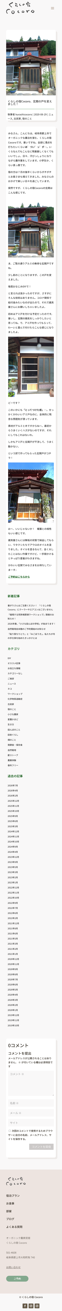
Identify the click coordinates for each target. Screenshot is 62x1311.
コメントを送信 (41, 1146)
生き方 (11, 724)
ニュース (12, 683)
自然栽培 (12, 750)
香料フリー (13, 765)
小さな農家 (13, 714)
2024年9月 (13, 846)
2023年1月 (13, 882)
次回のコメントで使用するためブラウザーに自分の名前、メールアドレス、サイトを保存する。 (30, 1135)
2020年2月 (13, 1004)
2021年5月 (13, 938)
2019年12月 (13, 1015)
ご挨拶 (11, 678)
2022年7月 (13, 907)
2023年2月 (13, 877)
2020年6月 (13, 984)
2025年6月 (13, 821)
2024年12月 (13, 831)
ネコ (10, 688)
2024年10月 (13, 841)
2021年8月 (13, 928)
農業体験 (12, 760)
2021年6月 (13, 933)
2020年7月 (13, 979)
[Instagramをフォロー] (31, 1306)
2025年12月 (13, 800)
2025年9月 (13, 816)
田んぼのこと (14, 729)
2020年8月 (13, 974)
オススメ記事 (14, 663)
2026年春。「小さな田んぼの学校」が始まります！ (32, 623)
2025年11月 (13, 805)
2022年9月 (13, 902)
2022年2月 (13, 918)
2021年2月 (13, 948)
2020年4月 (13, 994)
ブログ (10, 1219)
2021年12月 (13, 923)
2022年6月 (13, 913)
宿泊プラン (13, 1195)
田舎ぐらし (13, 734)
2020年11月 (13, 964)
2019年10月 (13, 1025)
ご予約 (17, 1278)
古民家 (17, 118)
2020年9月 (13, 969)
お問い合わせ (13, 1267)
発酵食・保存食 (15, 744)
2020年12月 (13, 958)
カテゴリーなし (15, 673)
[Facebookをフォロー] (25, 1306)
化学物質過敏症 (15, 698)
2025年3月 (13, 826)
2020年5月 (13, 989)
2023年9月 (13, 861)
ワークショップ (15, 693)
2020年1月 (13, 1010)
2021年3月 (13, 943)
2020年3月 (13, 999)
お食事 (10, 1203)
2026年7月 (13, 785)
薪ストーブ (13, 755)
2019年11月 (13, 1020)
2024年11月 (13, 836)
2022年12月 (13, 887)
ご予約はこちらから (19, 576)
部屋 (9, 1211)
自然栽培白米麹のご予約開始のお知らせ (27, 628)
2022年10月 (13, 897)
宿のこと (27, 118)
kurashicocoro (23, 114)
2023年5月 (13, 867)
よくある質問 (14, 1227)
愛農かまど (13, 719)
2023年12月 (13, 856)
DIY (9, 658)
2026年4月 (13, 790)
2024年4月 (13, 851)
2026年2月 (13, 795)
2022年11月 (13, 892)
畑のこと (12, 739)
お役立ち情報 (14, 668)
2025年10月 (13, 810)
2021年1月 (13, 953)
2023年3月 (13, 872)
